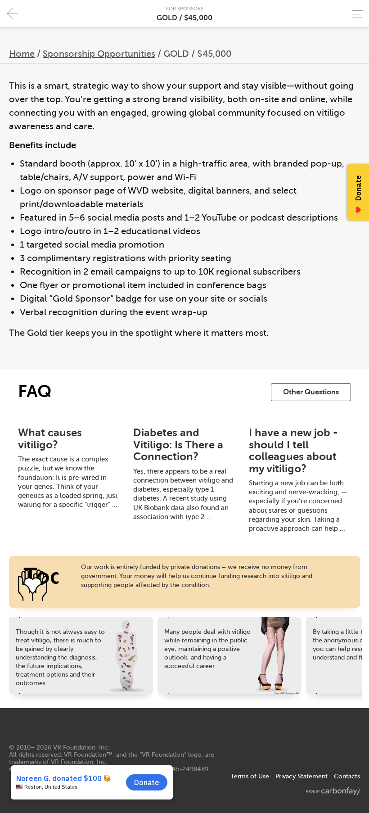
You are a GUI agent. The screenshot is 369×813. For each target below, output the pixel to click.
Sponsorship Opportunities (99, 54)
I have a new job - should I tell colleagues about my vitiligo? (293, 450)
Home (22, 54)
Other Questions (311, 392)
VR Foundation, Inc (80, 747)
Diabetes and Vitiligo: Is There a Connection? (178, 444)
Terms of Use (249, 776)
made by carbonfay (333, 791)
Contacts (347, 776)
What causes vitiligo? (50, 438)
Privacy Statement (301, 776)
